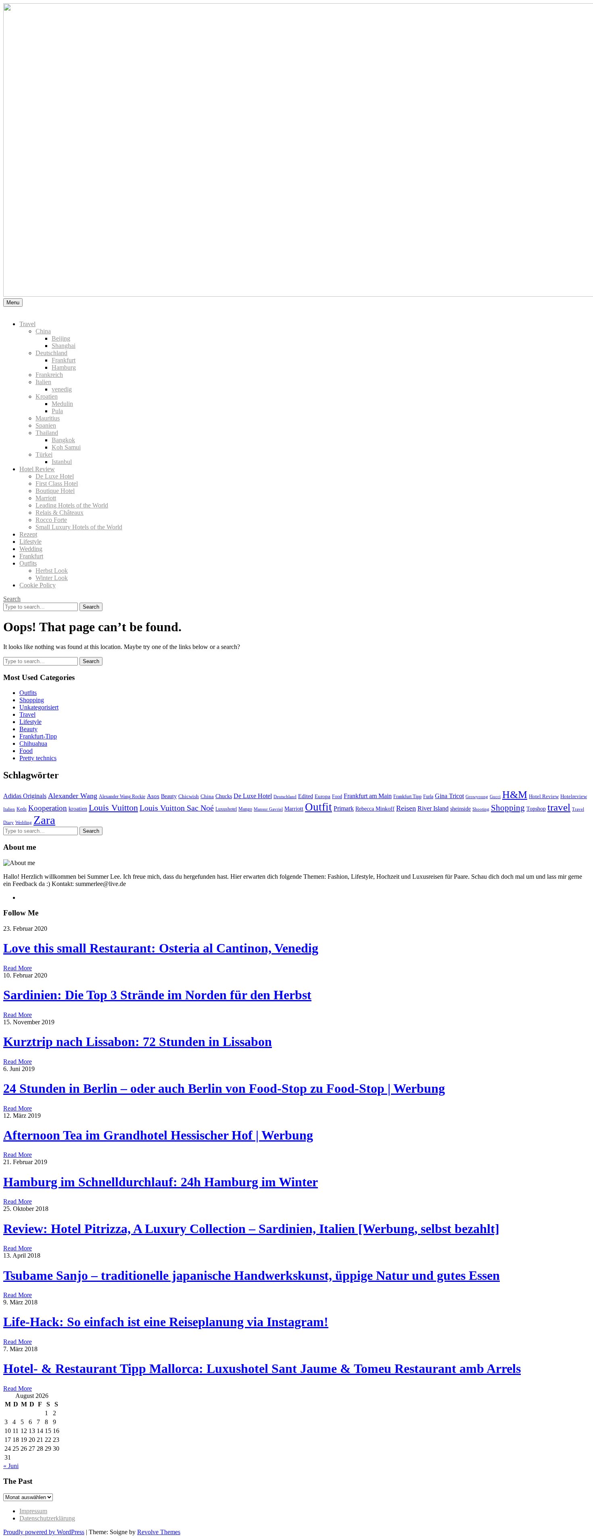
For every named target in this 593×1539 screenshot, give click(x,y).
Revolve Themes (158, 1532)
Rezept (28, 534)
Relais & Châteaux (59, 512)
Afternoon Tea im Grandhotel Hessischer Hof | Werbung (158, 1135)
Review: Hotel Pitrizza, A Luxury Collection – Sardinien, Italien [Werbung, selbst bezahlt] (251, 1228)
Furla (428, 796)
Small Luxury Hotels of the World (78, 527)
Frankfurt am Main (368, 795)
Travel (27, 323)
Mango (245, 809)
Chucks (223, 796)
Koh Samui (66, 447)
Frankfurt (63, 360)
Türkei (43, 454)
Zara (44, 819)
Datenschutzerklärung (47, 1518)
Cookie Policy (37, 585)
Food (26, 750)
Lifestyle (30, 541)
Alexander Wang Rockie (122, 796)
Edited (305, 796)
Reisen (406, 808)
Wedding (30, 548)
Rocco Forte (51, 519)
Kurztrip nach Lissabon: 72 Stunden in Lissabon (137, 1041)
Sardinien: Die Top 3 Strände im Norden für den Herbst (157, 995)
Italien (43, 382)
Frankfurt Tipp (407, 796)
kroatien (78, 808)
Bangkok (63, 440)
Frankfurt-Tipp (38, 736)
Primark (344, 808)
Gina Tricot (449, 795)
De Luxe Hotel (54, 476)
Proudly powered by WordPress (43, 1532)
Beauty (28, 729)
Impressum (33, 1511)
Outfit (318, 807)
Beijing (61, 338)
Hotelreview (573, 796)
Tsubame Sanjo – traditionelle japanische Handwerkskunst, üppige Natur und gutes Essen (251, 1275)
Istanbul (62, 461)
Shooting (480, 809)
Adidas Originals (24, 795)
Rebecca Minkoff (375, 808)
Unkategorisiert (38, 707)
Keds (22, 809)
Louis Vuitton (113, 808)
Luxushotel (226, 809)
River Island (433, 808)
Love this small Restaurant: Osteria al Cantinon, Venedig (160, 948)
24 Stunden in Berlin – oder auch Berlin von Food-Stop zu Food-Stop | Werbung (224, 1088)
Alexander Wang (72, 796)
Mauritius (47, 418)
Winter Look (51, 577)
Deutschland (51, 352)
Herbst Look (51, 570)
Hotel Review (37, 469)
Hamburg (64, 367)
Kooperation (47, 808)
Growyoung (477, 796)
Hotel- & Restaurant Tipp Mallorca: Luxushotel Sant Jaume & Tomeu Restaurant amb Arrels (262, 1368)
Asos (153, 796)
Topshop (536, 809)
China (43, 331)
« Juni (11, 1465)
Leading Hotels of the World (71, 505)
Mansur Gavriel (268, 809)
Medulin (62, 403)
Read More (17, 968)
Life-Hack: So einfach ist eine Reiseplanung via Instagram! (165, 1321)
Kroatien (46, 396)
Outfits (28, 563)
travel (558, 807)
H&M (514, 795)
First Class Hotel (56, 483)
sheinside (460, 808)
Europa (322, 796)
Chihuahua (33, 743)
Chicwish (188, 796)
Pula (57, 411)
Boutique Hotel (55, 490)
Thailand (46, 432)
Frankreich (49, 374)
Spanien (45, 425)
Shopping (31, 700)
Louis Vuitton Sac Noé (177, 807)
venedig (62, 389)
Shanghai (63, 345)
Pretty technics (37, 758)
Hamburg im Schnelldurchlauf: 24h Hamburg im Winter (160, 1182)
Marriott (45, 498)
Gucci (495, 796)
